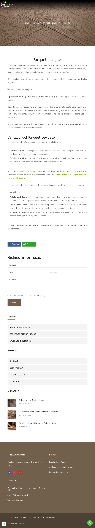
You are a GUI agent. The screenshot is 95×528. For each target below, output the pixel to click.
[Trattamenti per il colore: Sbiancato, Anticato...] (12, 414)
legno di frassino (17, 178)
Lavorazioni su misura (20, 341)
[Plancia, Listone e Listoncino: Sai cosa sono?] (12, 426)
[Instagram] (14, 472)
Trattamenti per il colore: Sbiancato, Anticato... (39, 411)
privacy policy (39, 295)
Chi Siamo (14, 361)
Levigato (67, 23)
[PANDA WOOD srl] (7, 4)
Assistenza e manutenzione (23, 334)
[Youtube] (19, 472)
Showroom (15, 381)
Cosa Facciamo (17, 367)
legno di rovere (63, 175)
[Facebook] (9, 472)
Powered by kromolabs (16, 524)
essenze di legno (27, 171)
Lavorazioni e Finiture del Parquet (46, 23)
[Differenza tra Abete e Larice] (12, 403)
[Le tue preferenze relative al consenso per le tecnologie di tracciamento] (4, 524)
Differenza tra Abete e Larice (31, 400)
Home (27, 23)
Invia (14, 302)
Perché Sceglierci (18, 374)
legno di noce (79, 175)
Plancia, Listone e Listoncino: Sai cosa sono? (38, 423)
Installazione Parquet (20, 327)
